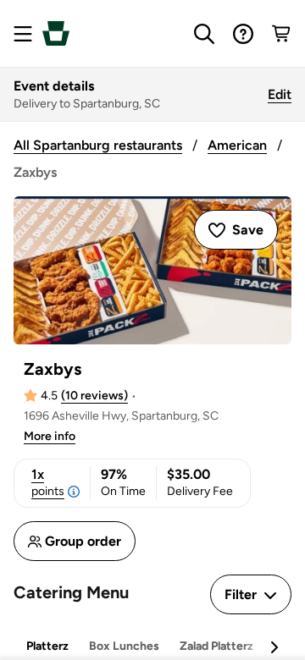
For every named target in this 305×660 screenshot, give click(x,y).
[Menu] (23, 34)
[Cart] (282, 34)
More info (49, 436)
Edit (279, 94)
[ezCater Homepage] (55, 33)
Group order (83, 541)
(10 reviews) (94, 395)
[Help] (243, 34)
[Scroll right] (274, 647)
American (237, 145)
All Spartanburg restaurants (98, 145)
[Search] (204, 34)
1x (47, 482)
